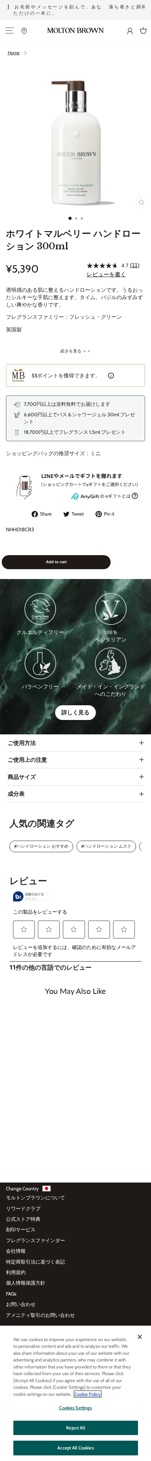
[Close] (139, 1337)
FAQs (11, 1294)
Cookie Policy (87, 1394)
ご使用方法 (22, 742)
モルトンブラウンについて (35, 1197)
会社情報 (16, 1251)
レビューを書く (106, 274)
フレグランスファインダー (35, 1240)
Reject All (75, 1427)
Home (14, 52)
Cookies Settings (75, 1407)
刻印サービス (20, 1229)
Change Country (22, 1188)
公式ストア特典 (23, 1219)
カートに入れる (33, 1155)
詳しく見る (75, 712)
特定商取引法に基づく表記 (35, 1262)
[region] (75, 1393)
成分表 (16, 793)
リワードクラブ (23, 1208)
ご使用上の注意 (27, 759)
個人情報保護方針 (25, 1283)
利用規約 (16, 1272)
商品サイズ (22, 776)
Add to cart (56, 562)
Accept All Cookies (75, 1447)
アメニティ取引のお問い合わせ (40, 1315)
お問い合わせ (20, 1304)
